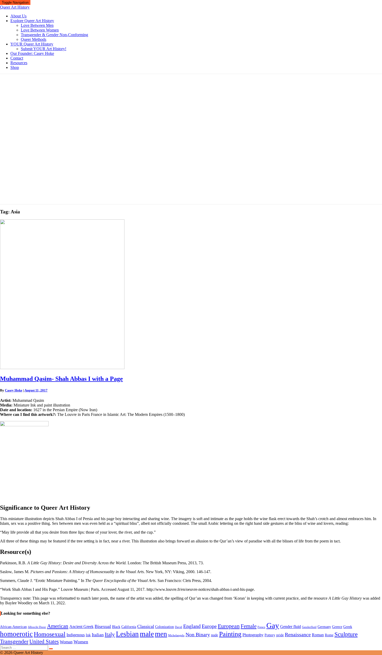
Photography (253, 635)
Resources (18, 63)
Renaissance (298, 634)
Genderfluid (309, 627)
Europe (209, 626)
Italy (110, 634)
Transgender (14, 641)
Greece (337, 627)
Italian (98, 634)
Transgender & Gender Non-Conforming (54, 34)
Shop (14, 67)
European (229, 626)
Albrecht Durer (37, 627)
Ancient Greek (81, 626)
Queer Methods (33, 39)
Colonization (164, 627)
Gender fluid (290, 626)
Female (248, 626)
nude (214, 635)
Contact (16, 58)
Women (81, 641)
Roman (318, 635)
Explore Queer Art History (32, 20)
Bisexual (103, 626)
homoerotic (16, 634)
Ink (88, 635)
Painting (230, 634)
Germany (324, 627)
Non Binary (198, 634)
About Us (18, 16)
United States (44, 641)
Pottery (270, 635)
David (178, 627)
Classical (145, 626)
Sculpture (346, 634)
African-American (13, 627)
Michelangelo (176, 635)
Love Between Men (37, 25)
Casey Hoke (13, 390)
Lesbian (127, 634)
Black (116, 627)
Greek (347, 627)
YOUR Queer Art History (31, 44)
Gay (272, 625)
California (128, 627)
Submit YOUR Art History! (43, 49)
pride (280, 635)
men (161, 634)
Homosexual (49, 634)
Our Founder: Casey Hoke (32, 53)
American (57, 626)
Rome (329, 635)
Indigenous (76, 635)
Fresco (261, 627)
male (147, 634)
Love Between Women (40, 30)
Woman (66, 642)
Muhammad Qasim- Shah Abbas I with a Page (61, 378)
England (192, 626)
